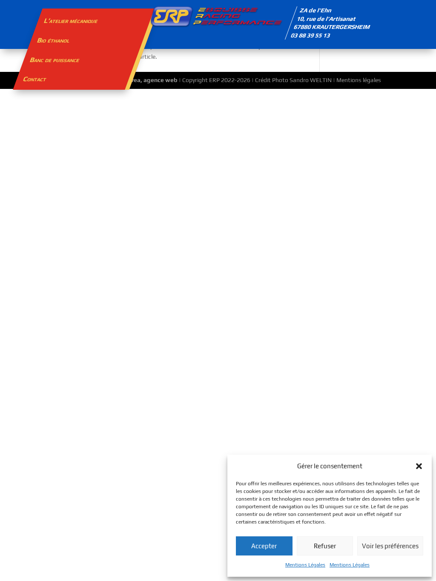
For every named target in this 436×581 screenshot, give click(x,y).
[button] (419, 466)
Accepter (264, 546)
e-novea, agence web (148, 80)
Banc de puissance (55, 60)
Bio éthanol (53, 40)
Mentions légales (358, 80)
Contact (35, 79)
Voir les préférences (390, 546)
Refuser (325, 546)
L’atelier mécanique (71, 21)
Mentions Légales (305, 565)
